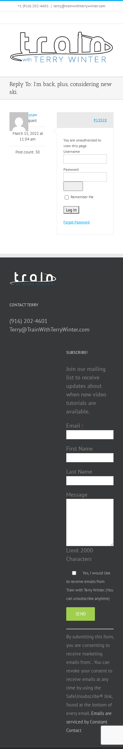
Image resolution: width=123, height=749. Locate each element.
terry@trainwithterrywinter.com (79, 5)
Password (71, 169)
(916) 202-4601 (28, 321)
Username (71, 151)
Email (74, 425)
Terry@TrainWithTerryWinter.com (49, 329)
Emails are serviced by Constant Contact (89, 721)
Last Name (79, 471)
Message (76, 494)
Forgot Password (76, 222)
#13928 (100, 120)
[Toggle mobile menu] (111, 67)
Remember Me (81, 196)
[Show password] (73, 186)
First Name (79, 448)
